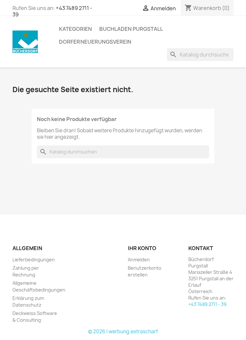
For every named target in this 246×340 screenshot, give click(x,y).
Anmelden (139, 260)
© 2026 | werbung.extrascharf (123, 331)
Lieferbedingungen (33, 260)
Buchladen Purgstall (131, 28)
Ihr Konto (142, 248)
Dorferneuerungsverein (95, 41)
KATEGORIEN (75, 28)
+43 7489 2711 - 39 (207, 304)
